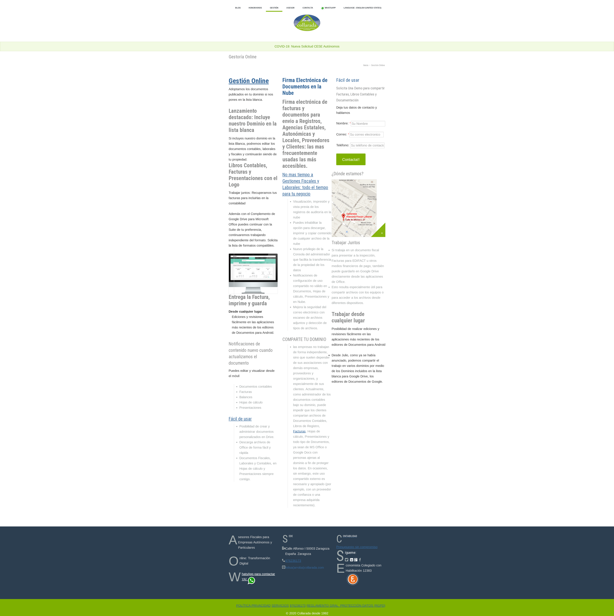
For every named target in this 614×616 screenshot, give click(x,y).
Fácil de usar (240, 419)
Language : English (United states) (362, 8)
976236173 (293, 560)
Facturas (299, 431)
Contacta (308, 8)
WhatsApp (330, 8)
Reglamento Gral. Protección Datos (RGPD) (346, 605)
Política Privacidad (253, 605)
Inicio (365, 65)
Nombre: (343, 123)
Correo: (342, 134)
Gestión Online (249, 81)
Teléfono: (343, 145)
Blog (238, 8)
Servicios (280, 605)
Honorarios (255, 8)
